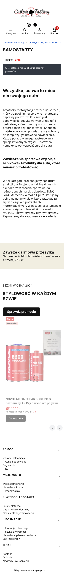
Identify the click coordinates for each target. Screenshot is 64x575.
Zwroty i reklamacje (14, 458)
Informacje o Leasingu (15, 528)
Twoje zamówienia (13, 483)
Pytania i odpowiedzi (15, 461)
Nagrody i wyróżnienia (16, 560)
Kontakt (7, 553)
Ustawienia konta (13, 487)
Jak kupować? (11, 538)
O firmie (7, 557)
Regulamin (9, 465)
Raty (5, 468)
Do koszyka (16, 418)
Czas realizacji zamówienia (18, 513)
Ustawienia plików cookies (18, 535)
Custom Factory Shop (13, 42)
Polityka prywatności (15, 531)
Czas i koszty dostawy (16, 509)
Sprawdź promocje (21, 311)
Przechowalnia (11, 490)
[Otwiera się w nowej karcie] (29, 25)
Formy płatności (12, 505)
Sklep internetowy (28, 570)
